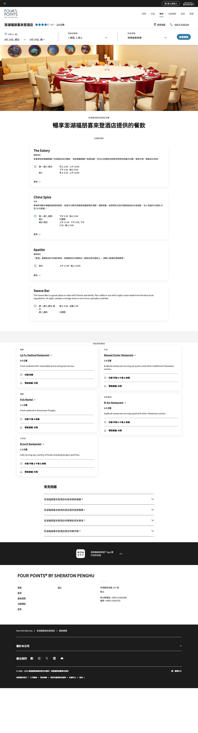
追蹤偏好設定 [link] (21, 677)
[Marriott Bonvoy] (187, 3)
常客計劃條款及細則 (58, 677)
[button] (171, 3)
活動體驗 (172, 13)
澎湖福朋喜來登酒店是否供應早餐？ (62, 531)
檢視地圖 (161, 24)
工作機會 (33, 677)
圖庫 (192, 13)
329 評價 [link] (60, 24)
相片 (60, 587)
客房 (20, 592)
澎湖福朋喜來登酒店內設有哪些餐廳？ (63, 499)
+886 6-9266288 (181, 24)
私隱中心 (72, 677)
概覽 (144, 13)
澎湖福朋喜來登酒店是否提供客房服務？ (65, 510)
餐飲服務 (22, 598)
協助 (81, 677)
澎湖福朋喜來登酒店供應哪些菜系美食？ (65, 520)
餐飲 (161, 13)
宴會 (183, 13)
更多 (36, 181)
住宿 (153, 13)
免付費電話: (113, 597)
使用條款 (43, 677)
